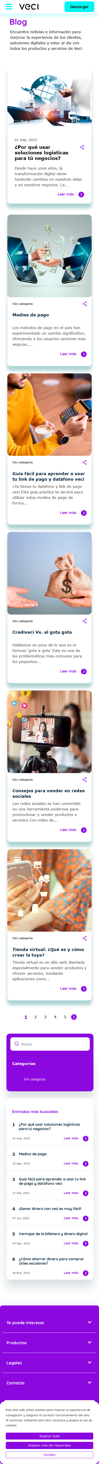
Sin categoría (22, 304)
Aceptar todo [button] (49, 1436)
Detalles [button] (50, 1455)
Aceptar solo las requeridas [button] (49, 1445)
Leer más (66, 194)
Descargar (79, 6)
